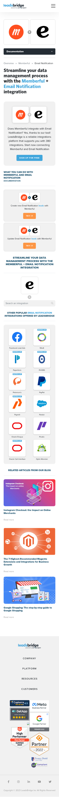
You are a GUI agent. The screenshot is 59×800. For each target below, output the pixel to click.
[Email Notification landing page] (42, 32)
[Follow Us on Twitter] (50, 782)
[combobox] (29, 303)
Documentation (15, 51)
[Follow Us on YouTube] (39, 782)
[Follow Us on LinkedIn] (29, 782)
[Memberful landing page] (16, 32)
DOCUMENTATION (12, 180)
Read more (9, 519)
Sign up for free (29, 158)
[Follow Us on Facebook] (8, 782)
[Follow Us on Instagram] (18, 782)
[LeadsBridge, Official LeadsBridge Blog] (15, 6)
